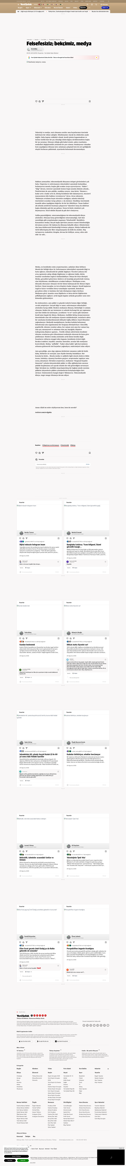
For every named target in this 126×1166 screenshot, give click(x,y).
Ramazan (51, 1102)
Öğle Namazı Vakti (22, 1114)
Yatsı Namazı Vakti (22, 1121)
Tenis (80, 1082)
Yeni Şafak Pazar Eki (69, 1091)
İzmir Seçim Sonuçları (54, 1091)
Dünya (19, 1072)
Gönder (88, 464)
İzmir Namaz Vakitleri (22, 1110)
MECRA (66, 1)
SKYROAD (60, 1)
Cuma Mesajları (68, 1106)
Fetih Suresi (67, 1116)
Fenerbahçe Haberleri (101, 1112)
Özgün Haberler (36, 1106)
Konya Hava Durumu (84, 1116)
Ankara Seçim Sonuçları (54, 1089)
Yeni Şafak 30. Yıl (68, 1076)
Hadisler (66, 1123)
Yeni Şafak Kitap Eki (69, 1089)
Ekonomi (35, 1072)
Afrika (18, 1084)
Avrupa (18, 1078)
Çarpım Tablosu (36, 1112)
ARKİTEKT (95, 1)
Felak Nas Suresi (68, 1114)
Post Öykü (54, 1149)
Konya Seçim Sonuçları (54, 1099)
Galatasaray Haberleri (101, 1110)
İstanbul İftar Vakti (53, 1114)
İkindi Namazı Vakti (22, 1116)
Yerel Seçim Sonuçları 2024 (54, 1079)
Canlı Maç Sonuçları (100, 1118)
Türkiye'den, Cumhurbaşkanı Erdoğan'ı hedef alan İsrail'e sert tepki (42, 11)
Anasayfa (29, 39)
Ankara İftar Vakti (52, 1116)
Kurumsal (20, 1136)
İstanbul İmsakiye (52, 1108)
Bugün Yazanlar (99, 1076)
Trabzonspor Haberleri (101, 1114)
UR (45, 1015)
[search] (87, 4)
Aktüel (65, 1078)
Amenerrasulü (67, 1110)
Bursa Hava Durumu (84, 1112)
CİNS (71, 1)
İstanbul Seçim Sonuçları (54, 1087)
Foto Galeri (67, 1068)
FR (40, 1015)
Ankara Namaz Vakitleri (23, 1108)
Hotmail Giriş (35, 1110)
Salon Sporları (83, 1089)
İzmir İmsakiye (52, 1112)
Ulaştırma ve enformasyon (51, 445)
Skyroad (41, 1149)
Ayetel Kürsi (67, 1112)
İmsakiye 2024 (52, 1106)
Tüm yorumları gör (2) (74, 677)
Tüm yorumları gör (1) (27, 976)
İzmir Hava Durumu (84, 1110)
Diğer (80, 1091)
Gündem (35, 1068)
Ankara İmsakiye (52, 1110)
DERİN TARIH (88, 1)
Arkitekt (47, 1149)
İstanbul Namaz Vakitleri (23, 1106)
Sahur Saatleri (52, 1127)
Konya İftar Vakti (52, 1118)
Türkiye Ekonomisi (37, 1076)
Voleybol (81, 1080)
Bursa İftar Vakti (52, 1121)
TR (31, 1015)
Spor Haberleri (99, 1102)
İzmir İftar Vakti (52, 1123)
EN (34, 1015)
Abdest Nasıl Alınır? (69, 1121)
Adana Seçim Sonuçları (54, 1093)
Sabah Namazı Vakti (22, 1112)
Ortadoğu (19, 1076)
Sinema (66, 1084)
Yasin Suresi (67, 1108)
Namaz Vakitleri (22, 1102)
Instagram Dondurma (38, 1116)
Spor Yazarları (98, 1080)
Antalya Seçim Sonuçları (54, 1097)
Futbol (81, 1078)
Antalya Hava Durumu (85, 1114)
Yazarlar (36, 39)
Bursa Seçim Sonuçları (54, 1095)
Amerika (19, 1082)
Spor (80, 1072)
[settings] (96, 4)
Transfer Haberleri (100, 1106)
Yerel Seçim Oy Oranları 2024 (54, 1083)
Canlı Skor (97, 1116)
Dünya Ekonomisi (37, 1078)
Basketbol (82, 1076)
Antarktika (19, 1087)
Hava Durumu (83, 1102)
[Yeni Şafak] (26, 4)
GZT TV (42, 1)
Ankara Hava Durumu (85, 1108)
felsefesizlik (65, 445)
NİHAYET (77, 1)
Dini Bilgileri (67, 1102)
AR (37, 1015)
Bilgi (80, 1093)
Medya (73, 445)
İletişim (27, 1136)
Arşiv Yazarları (98, 1082)
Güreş (80, 1087)
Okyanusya (20, 1089)
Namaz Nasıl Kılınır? (69, 1118)
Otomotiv (34, 1080)
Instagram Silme (36, 1114)
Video (50, 1068)
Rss (34, 1136)
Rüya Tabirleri (67, 1125)
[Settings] (89, 7)
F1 (79, 1084)
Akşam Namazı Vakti (22, 1118)
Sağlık (65, 1082)
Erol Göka (43, 39)
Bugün (19, 1068)
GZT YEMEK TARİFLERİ (51, 1)
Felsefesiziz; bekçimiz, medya (56, 39)
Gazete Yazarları (99, 1078)
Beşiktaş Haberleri (100, 1108)
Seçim (50, 1072)
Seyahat (66, 1087)
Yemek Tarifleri (36, 1108)
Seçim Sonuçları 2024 (54, 1076)
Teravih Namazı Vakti (22, 1123)
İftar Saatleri (51, 1125)
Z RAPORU (102, 1)
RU (42, 1015)
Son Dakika (82, 1068)
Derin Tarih (35, 1149)
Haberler (97, 1068)
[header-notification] (92, 4)
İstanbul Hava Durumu (85, 1106)
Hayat (66, 1072)
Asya (18, 1080)
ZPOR (82, 1)
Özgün (34, 1102)
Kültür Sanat (67, 1080)
